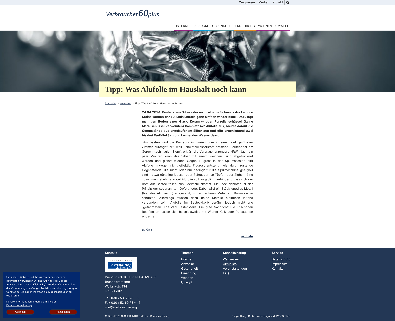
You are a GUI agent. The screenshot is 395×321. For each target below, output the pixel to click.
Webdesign (263, 316)
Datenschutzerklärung (19, 305)
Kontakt (277, 268)
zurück (147, 230)
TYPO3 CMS (283, 316)
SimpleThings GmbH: (244, 316)
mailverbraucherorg (121, 307)
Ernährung (245, 26)
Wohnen (265, 26)
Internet (183, 26)
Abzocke (201, 26)
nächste (247, 236)
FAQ (226, 273)
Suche (287, 2)
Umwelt (282, 26)
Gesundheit (222, 26)
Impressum (279, 264)
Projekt (278, 2)
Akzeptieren (63, 312)
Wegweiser (247, 2)
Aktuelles (230, 264)
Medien (263, 2)
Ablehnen (20, 312)
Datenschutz (281, 259)
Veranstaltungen (235, 268)
